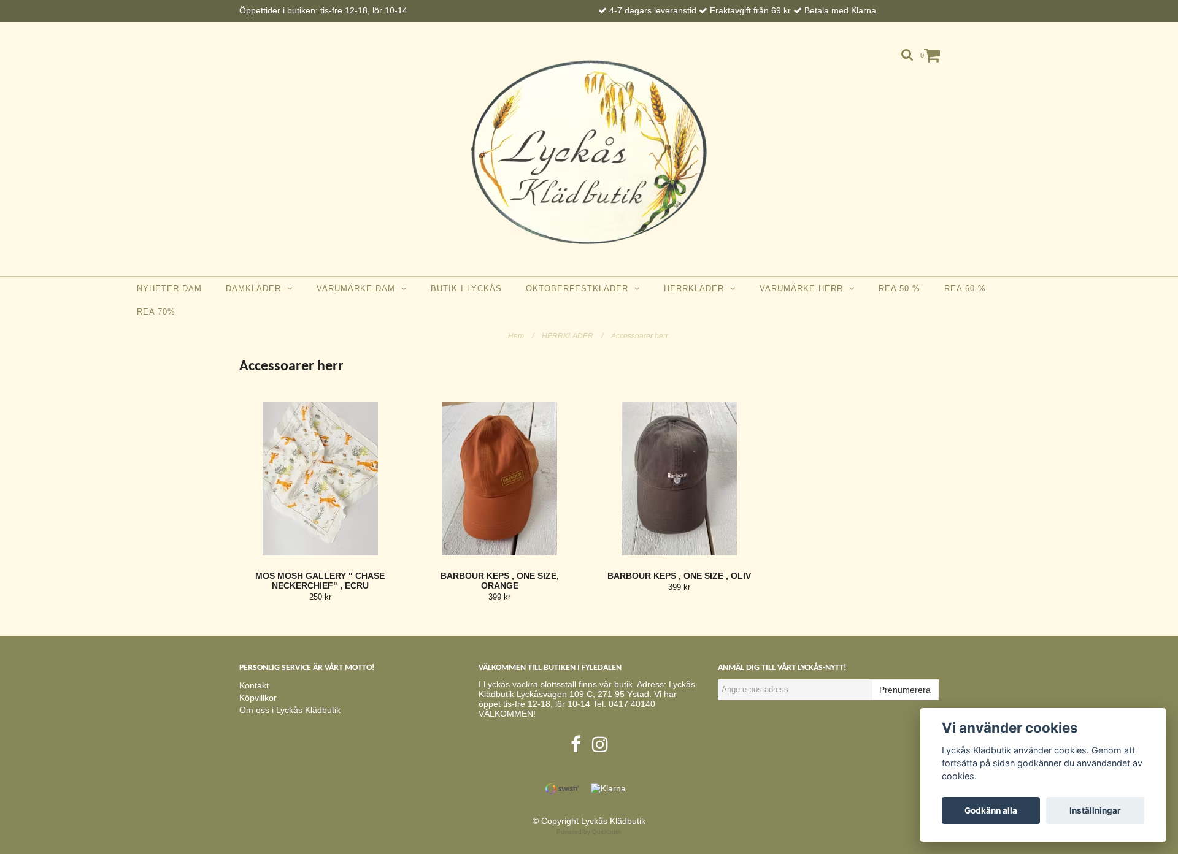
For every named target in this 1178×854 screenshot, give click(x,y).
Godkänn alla (990, 810)
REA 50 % (899, 288)
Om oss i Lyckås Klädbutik (290, 710)
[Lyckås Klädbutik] (589, 152)
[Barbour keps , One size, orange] (500, 478)
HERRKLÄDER (697, 288)
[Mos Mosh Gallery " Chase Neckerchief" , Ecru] (320, 478)
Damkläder (256, 288)
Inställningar (1095, 810)
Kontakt (254, 685)
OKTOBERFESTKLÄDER (580, 288)
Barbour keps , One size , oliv (679, 576)
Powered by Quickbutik (589, 831)
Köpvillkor (258, 698)
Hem (521, 336)
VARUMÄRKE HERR (804, 288)
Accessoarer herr (640, 336)
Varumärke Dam (359, 288)
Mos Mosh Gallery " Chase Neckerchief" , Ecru (320, 580)
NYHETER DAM (169, 288)
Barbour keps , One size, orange (500, 580)
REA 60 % (965, 288)
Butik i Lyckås (466, 288)
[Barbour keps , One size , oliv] (679, 478)
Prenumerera (905, 690)
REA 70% (156, 311)
